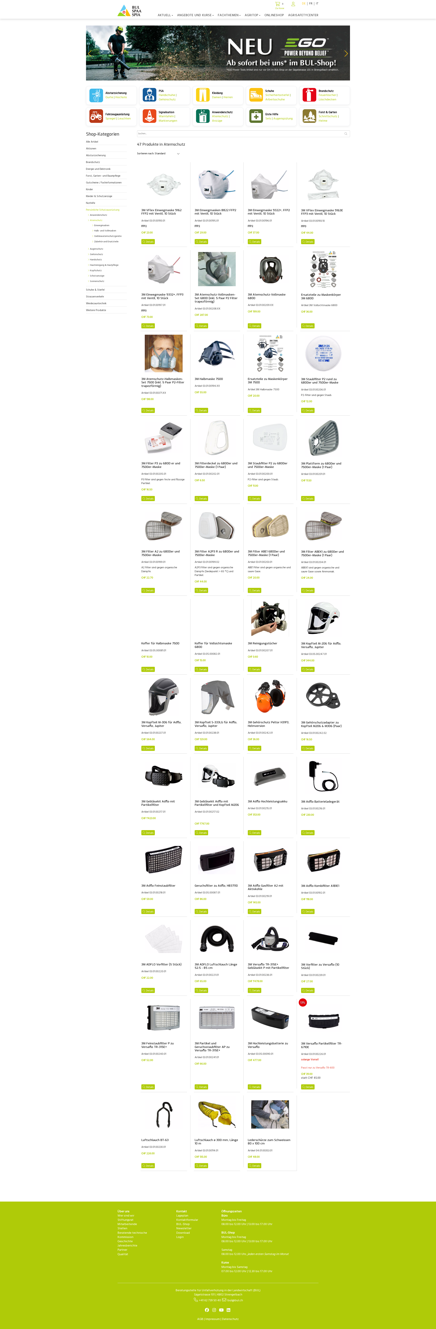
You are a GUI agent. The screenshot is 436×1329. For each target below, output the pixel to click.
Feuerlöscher (328, 95)
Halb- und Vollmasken (105, 231)
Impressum (212, 1319)
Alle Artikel (92, 142)
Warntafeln (166, 116)
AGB (200, 1319)
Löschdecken (327, 99)
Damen (217, 97)
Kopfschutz (96, 271)
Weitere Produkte (96, 310)
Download (183, 1232)
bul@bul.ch (235, 1300)
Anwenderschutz (98, 215)
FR (310, 3)
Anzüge (217, 120)
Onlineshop (274, 15)
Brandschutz (93, 162)
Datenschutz (230, 1319)
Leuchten (124, 118)
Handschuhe (167, 95)
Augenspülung (283, 118)
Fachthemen (228, 15)
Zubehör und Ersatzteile (106, 242)
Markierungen (168, 120)
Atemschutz (220, 116)
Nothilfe (90, 203)
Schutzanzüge (97, 276)
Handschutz (96, 260)
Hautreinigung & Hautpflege (104, 265)
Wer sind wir (126, 1215)
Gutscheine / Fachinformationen (104, 183)
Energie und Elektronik (98, 169)
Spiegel (110, 118)
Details (150, 242)
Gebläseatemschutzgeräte (108, 236)
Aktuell (164, 15)
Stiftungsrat (125, 1220)
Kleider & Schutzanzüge (99, 196)
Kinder (89, 189)
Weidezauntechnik (96, 303)
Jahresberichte (127, 1245)
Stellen (122, 1228)
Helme (323, 120)
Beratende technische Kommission (132, 1235)
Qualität (123, 1254)
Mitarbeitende (127, 1224)
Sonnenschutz (97, 281)
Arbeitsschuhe (275, 99)
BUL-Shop (183, 1224)
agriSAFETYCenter (303, 15)
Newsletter (183, 1228)
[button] (90, 53)
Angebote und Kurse (194, 15)
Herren (228, 97)
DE (304, 3)
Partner (122, 1250)
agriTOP (251, 15)
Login (180, 1237)
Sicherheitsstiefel (277, 95)
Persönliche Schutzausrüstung (102, 210)
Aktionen (91, 149)
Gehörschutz (167, 99)
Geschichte (125, 1241)
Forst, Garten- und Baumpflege (103, 176)
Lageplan (182, 1215)
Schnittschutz (328, 116)
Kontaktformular (187, 1220)
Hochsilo (121, 97)
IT (317, 3)
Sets (268, 118)
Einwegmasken (101, 225)
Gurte (109, 97)
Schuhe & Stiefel (95, 290)
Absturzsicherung (96, 155)
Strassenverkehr (95, 297)
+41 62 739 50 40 (210, 1300)
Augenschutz (96, 249)
